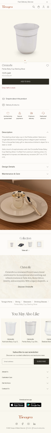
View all (24, 250)
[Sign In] (43, 6)
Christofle (7, 65)
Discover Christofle (25, 287)
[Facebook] (22, 423)
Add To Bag (25, 81)
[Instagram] (16, 423)
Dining (17, 302)
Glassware (27, 302)
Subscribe (41, 361)
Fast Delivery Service (25, 2)
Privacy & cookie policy (39, 428)
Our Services (6, 383)
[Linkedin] (34, 423)
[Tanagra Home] (7, 7)
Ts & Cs (29, 428)
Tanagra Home (6, 302)
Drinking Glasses (40, 302)
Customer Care (7, 377)
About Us (5, 372)
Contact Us (5, 389)
